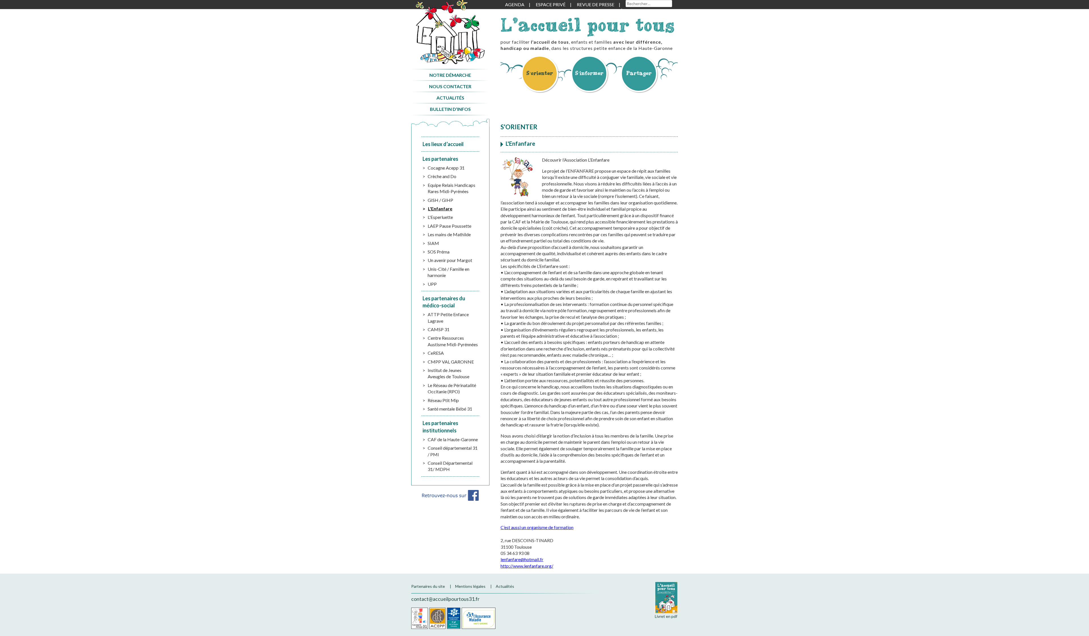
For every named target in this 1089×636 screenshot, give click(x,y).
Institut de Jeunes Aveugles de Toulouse (448, 373)
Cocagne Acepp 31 (446, 167)
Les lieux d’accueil (443, 144)
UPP (432, 284)
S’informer (589, 73)
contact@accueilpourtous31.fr (445, 599)
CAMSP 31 (438, 329)
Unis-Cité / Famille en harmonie (448, 272)
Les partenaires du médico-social (444, 302)
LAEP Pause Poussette (449, 226)
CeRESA (436, 353)
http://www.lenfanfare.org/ (527, 566)
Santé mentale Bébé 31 (450, 408)
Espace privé (550, 4)
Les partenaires (440, 159)
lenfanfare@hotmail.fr (522, 559)
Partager (639, 73)
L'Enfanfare (440, 208)
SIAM (433, 243)
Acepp (437, 618)
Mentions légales (470, 586)
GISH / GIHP (440, 200)
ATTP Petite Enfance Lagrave (448, 317)
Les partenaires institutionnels (440, 426)
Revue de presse (595, 4)
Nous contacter (450, 86)
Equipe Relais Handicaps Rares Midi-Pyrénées (451, 188)
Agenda (514, 4)
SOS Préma (438, 251)
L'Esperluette (440, 217)
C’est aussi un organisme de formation (537, 527)
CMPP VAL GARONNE (451, 361)
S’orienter (539, 73)
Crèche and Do (442, 176)
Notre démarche (450, 75)
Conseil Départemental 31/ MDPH (450, 466)
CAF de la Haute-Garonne (453, 439)
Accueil (450, 32)
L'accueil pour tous (588, 24)
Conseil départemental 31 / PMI (453, 451)
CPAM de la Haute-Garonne (478, 618)
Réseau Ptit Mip (443, 400)
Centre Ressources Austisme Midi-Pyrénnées (453, 341)
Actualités (450, 97)
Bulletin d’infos (450, 109)
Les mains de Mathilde (449, 234)
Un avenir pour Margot (450, 260)
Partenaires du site (428, 586)
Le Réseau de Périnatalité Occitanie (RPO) (452, 388)
